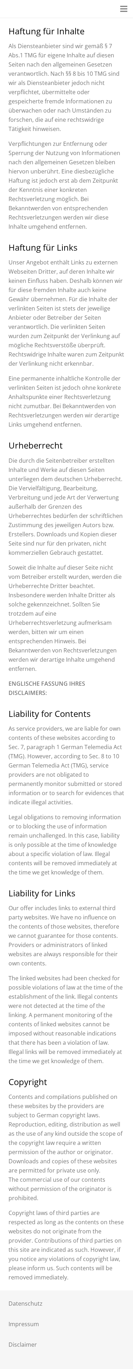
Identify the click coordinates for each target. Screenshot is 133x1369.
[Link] (20, 9)
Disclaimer (23, 1344)
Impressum (24, 1324)
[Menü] (124, 9)
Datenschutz (26, 1303)
